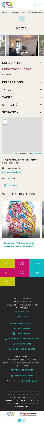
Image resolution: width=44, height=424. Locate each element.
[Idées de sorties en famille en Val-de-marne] (37, 272)
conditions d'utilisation (28, 403)
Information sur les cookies (15, 391)
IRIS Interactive (30, 397)
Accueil (4, 13)
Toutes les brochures (22, 370)
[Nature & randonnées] (7, 272)
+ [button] (5, 119)
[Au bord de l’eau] (37, 263)
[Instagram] (26, 381)
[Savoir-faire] (7, 281)
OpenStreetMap (37, 153)
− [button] (5, 122)
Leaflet (15, 153)
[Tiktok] (36, 381)
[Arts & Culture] (22, 263)
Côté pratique (15, 13)
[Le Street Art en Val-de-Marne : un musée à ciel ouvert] (7, 263)
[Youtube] (29, 381)
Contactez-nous (22, 312)
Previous (17, 52)
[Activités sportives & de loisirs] (22, 272)
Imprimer (13, 185)
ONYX (13, 178)
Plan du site (21, 394)
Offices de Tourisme (22, 316)
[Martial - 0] (22, 45)
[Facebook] (23, 381)
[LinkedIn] (33, 381)
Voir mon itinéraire (12, 172)
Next (27, 52)
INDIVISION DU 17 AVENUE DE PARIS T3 (3, 178)
